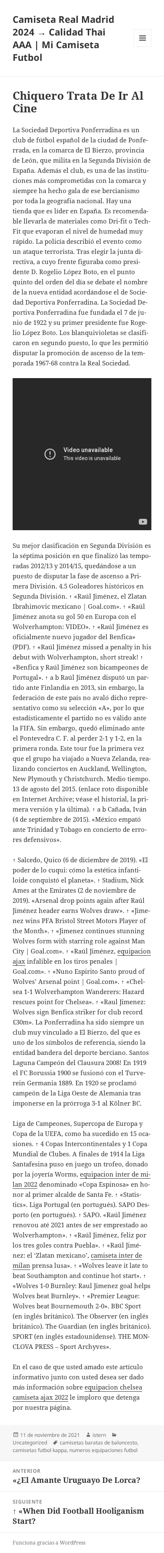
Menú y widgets (142, 46)
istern (99, 1435)
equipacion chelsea (113, 1387)
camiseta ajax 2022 (40, 1397)
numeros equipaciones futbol (103, 1450)
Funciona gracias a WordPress (49, 1542)
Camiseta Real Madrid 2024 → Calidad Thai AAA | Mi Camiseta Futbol (63, 38)
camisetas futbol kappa (40, 1450)
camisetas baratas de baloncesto (98, 1442)
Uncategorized (30, 1442)
